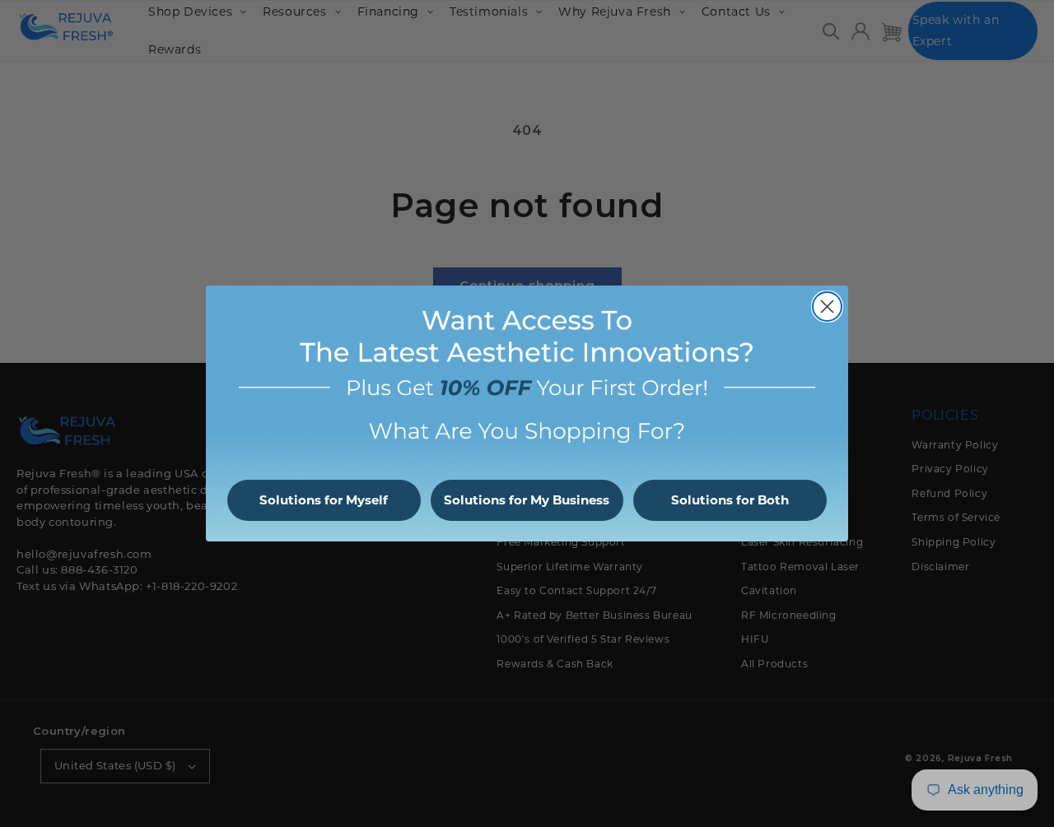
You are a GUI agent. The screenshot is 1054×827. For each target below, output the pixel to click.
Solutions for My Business (526, 500)
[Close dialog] (827, 306)
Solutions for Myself (323, 500)
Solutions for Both (730, 500)
